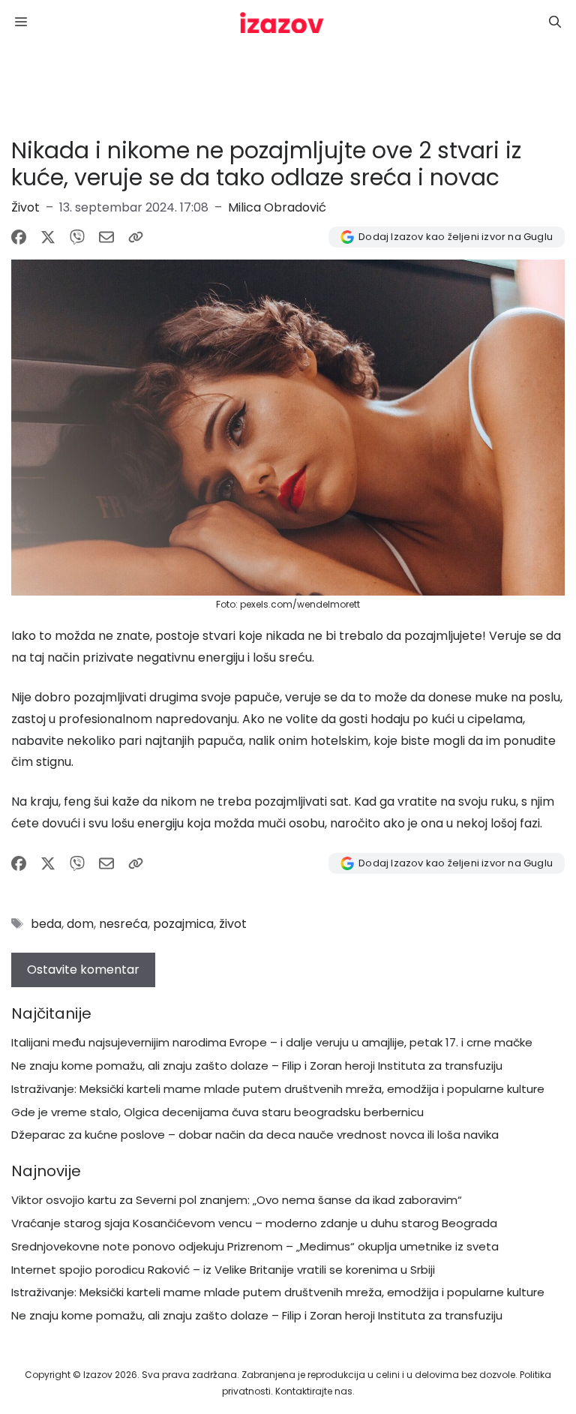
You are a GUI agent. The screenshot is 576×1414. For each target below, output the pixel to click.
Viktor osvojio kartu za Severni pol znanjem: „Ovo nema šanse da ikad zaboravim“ (236, 1200)
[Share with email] (106, 237)
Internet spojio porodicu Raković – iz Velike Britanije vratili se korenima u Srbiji (223, 1269)
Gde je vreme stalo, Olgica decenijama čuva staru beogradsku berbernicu (217, 1112)
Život (25, 207)
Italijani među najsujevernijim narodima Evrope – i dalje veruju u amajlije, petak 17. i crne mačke (271, 1042)
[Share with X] (48, 237)
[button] (555, 23)
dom (80, 923)
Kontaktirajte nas (313, 1391)
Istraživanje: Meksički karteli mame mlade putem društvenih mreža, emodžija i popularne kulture (277, 1089)
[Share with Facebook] (18, 237)
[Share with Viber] (77, 237)
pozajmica (183, 923)
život (233, 923)
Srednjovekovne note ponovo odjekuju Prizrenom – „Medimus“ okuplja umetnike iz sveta (255, 1246)
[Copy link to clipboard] (135, 237)
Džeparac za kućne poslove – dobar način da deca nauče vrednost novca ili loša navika (255, 1134)
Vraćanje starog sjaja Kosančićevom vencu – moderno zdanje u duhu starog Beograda (254, 1223)
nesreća (123, 923)
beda (46, 923)
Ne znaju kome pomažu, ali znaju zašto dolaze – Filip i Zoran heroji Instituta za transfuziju (256, 1065)
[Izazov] (282, 23)
